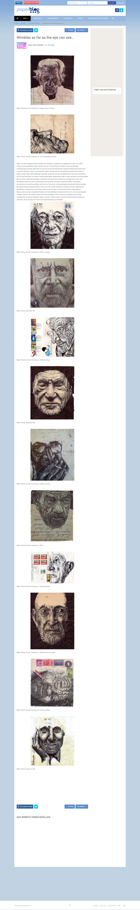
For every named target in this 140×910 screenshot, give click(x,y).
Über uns (103, 905)
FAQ (119, 905)
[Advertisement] (77, 10)
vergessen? (120, 3)
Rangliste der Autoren (98, 18)
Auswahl (37, 18)
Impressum (111, 905)
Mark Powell (34, 171)
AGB (124, 905)
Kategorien (53, 18)
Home (19, 2)
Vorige (70, 30)
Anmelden (112, 3)
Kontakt (95, 905)
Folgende (81, 30)
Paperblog (17, 905)
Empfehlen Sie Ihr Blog (31, 2)
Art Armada (49, 45)
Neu (25, 18)
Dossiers (67, 18)
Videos (80, 18)
